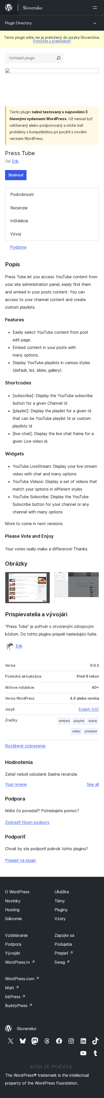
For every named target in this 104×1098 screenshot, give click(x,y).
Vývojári (12, 953)
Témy (60, 900)
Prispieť (64, 953)
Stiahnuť (15, 175)
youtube (91, 731)
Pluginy (61, 909)
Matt (12, 987)
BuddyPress (19, 1005)
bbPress (15, 996)
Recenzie (19, 207)
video (76, 731)
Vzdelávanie (16, 935)
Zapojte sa (64, 935)
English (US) (89, 709)
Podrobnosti (22, 194)
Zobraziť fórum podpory (27, 822)
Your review (16, 784)
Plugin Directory (18, 23)
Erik (15, 161)
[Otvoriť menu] (96, 7)
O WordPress (17, 891)
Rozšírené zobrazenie (25, 745)
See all (93, 784)
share (92, 721)
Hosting (12, 909)
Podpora (18, 247)
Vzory (60, 918)
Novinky (12, 900)
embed (64, 721)
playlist (79, 721)
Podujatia (63, 944)
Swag (62, 962)
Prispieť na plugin (20, 860)
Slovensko (26, 1028)
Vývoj (15, 233)
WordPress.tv (20, 962)
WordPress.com (22, 978)
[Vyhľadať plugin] (59, 58)
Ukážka (62, 891)
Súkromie (13, 918)
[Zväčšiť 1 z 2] (43, 578)
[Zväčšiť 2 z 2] (92, 578)
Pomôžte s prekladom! (52, 41)
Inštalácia (19, 220)
